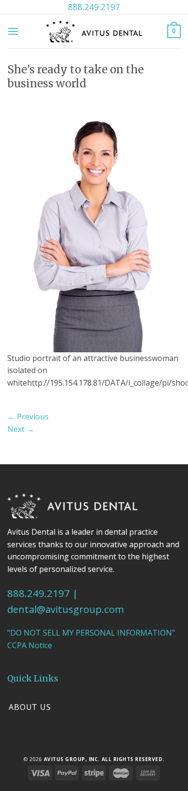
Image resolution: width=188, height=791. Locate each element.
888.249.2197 (94, 7)
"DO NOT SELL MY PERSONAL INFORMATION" (91, 632)
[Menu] (13, 31)
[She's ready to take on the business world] (94, 229)
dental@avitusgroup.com (65, 609)
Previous (28, 416)
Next (20, 429)
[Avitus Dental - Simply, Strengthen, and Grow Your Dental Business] (94, 31)
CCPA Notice (29, 645)
